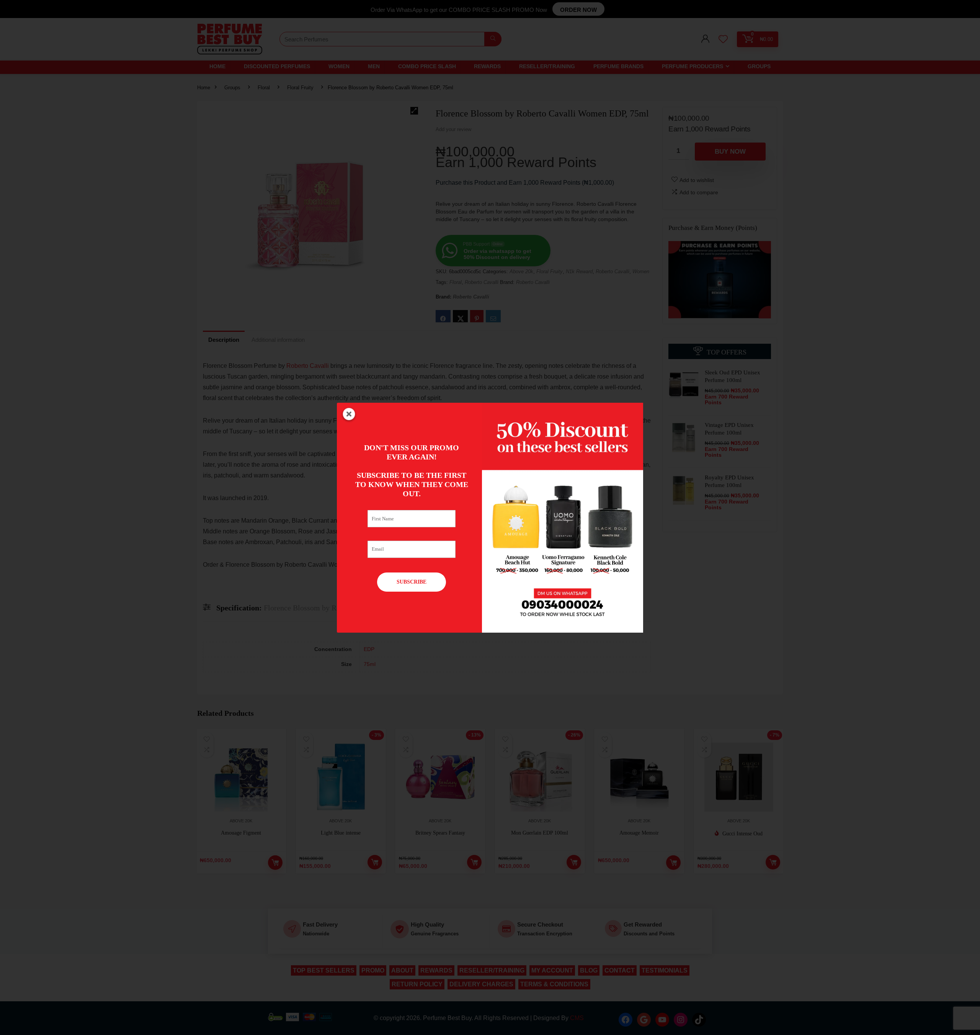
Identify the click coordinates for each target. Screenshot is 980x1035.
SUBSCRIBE (411, 582)
